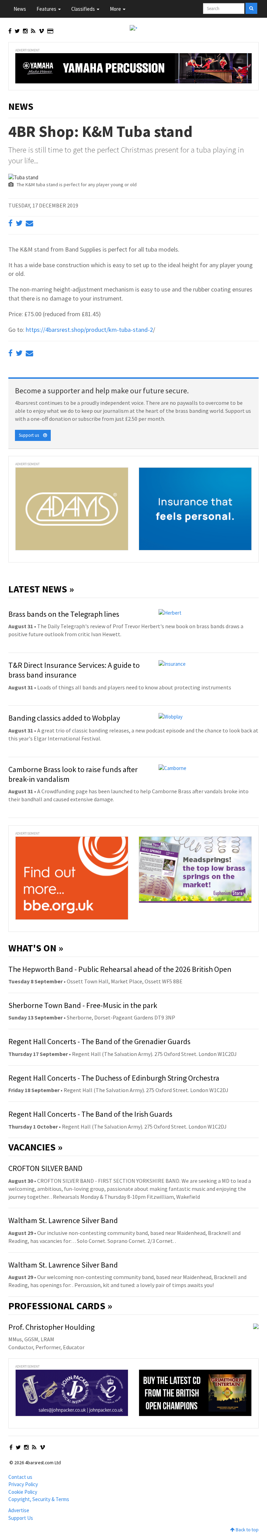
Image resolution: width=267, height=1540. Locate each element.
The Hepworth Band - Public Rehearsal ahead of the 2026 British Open (120, 969)
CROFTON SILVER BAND (45, 1168)
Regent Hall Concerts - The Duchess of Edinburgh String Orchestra (113, 1078)
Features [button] (47, 9)
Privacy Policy (23, 1484)
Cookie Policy (22, 1492)
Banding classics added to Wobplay (64, 718)
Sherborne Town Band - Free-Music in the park (82, 1005)
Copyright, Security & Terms (38, 1499)
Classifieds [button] (83, 9)
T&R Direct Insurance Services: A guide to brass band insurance (74, 670)
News (20, 9)
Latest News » (41, 589)
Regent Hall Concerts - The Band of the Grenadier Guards (99, 1041)
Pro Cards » (60, 1306)
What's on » (35, 948)
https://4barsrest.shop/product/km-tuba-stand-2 (89, 330)
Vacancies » (35, 1147)
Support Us (20, 1518)
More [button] (116, 9)
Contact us (20, 1477)
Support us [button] (31, 435)
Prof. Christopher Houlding (51, 1327)
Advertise (18, 1510)
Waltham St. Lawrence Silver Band (63, 1220)
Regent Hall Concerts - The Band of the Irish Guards (90, 1114)
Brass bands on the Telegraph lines (63, 614)
